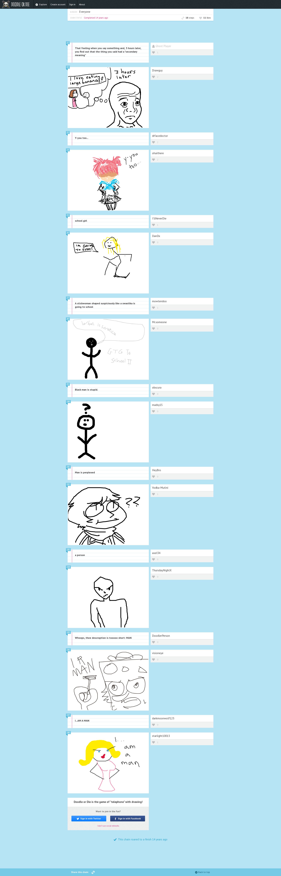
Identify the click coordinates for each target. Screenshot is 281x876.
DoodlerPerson (161, 635)
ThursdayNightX (162, 570)
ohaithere (158, 153)
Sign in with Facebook (129, 818)
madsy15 (157, 405)
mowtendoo (159, 301)
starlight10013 (161, 736)
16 (68, 650)
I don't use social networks (108, 826)
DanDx (156, 236)
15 (68, 632)
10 (68, 401)
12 (68, 484)
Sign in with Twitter (90, 818)
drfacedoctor (160, 136)
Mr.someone (159, 322)
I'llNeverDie (159, 218)
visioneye (157, 653)
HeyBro (156, 470)
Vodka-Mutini (160, 487)
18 (68, 732)
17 (68, 715)
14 (68, 567)
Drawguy (157, 70)
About (82, 4)
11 (68, 467)
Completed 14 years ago (96, 17)
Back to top (204, 872)
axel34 (156, 553)
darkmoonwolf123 (163, 718)
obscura (156, 387)
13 (68, 549)
